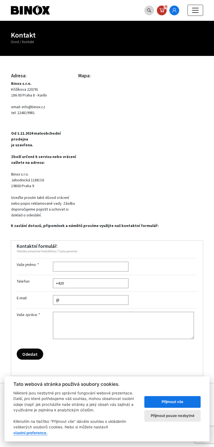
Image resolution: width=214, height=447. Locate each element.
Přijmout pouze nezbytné (172, 415)
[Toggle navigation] (195, 10)
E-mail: (22, 297)
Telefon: (23, 281)
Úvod (15, 41)
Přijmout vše (172, 401)
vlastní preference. (30, 433)
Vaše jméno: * (28, 264)
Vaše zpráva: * (28, 314)
